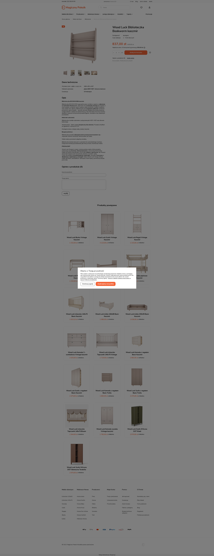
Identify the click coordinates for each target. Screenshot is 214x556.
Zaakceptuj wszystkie (106, 284)
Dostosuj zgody (87, 284)
